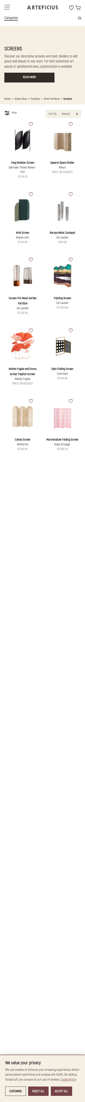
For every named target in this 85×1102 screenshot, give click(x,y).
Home (7, 99)
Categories (11, 18)
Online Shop (20, 99)
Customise (15, 1091)
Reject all (38, 1091)
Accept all (61, 1091)
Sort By (52, 114)
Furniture (35, 99)
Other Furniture (52, 99)
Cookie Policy (68, 1080)
